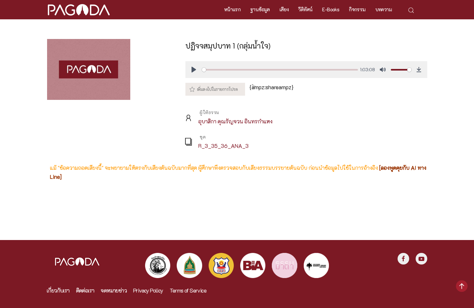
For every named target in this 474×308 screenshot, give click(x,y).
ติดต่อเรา (85, 290)
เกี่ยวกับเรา (58, 290)
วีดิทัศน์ (305, 9)
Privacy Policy (148, 290)
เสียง (284, 9)
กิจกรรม (357, 9)
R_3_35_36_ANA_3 (223, 145)
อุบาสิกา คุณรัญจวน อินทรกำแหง (235, 121)
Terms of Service (188, 290)
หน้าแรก (232, 9)
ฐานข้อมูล (260, 9)
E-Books (330, 9)
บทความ (383, 9)
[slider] (280, 70)
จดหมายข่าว (114, 290)
